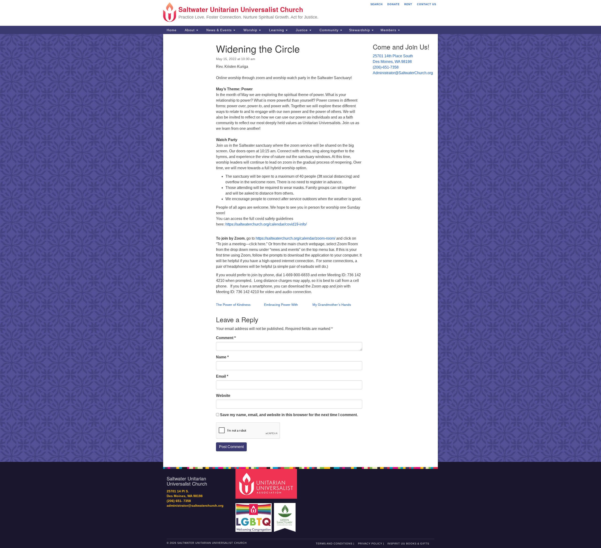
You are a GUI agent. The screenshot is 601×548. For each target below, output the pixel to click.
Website (223, 396)
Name (222, 357)
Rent (408, 4)
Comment (226, 338)
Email (222, 376)
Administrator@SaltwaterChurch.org (403, 73)
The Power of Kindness (233, 305)
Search (376, 4)
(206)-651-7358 (386, 67)
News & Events (219, 30)
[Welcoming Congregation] (254, 515)
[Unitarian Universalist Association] (266, 483)
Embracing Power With (281, 305)
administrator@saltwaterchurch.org (195, 505)
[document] (300, 248)
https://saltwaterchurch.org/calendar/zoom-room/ (295, 238)
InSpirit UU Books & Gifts (408, 543)
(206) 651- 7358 (179, 501)
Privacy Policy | (371, 543)
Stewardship (360, 30)
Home (172, 30)
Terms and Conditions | (335, 543)
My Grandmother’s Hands (331, 305)
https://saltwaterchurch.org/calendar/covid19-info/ (266, 224)
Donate (393, 4)
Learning (276, 30)
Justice (302, 30)
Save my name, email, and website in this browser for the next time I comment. (289, 415)
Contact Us (426, 4)
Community (329, 30)
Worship (250, 30)
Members (389, 30)
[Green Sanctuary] (285, 515)
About (190, 30)
